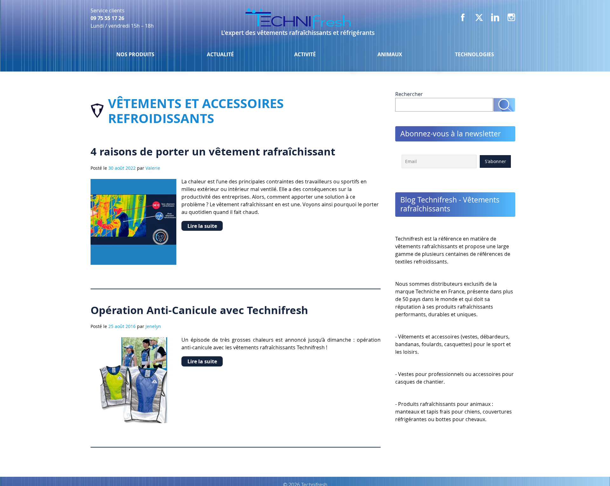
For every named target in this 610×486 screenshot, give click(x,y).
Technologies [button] (474, 54)
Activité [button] (305, 54)
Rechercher (409, 94)
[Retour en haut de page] (588, 468)
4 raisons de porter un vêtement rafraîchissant (213, 151)
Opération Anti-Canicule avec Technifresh (199, 310)
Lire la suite (202, 225)
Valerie (153, 168)
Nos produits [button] (135, 54)
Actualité (220, 54)
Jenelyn (153, 326)
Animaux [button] (389, 54)
